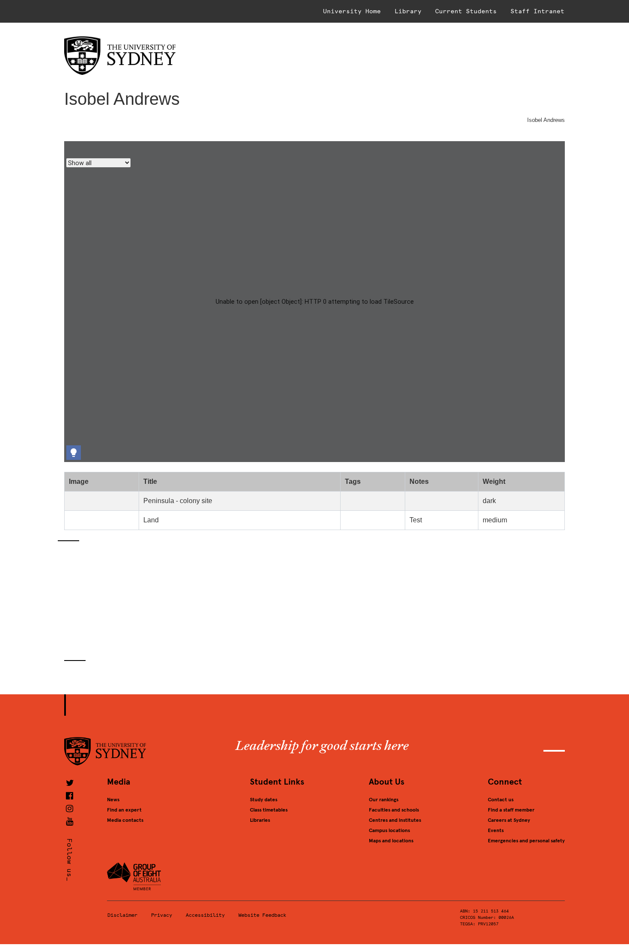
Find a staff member (511, 810)
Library (408, 11)
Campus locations (389, 830)
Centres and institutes (395, 820)
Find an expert (124, 810)
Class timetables (269, 810)
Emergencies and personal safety (526, 841)
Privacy (161, 915)
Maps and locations (391, 841)
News (113, 800)
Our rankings (383, 800)
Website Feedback (262, 915)
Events (496, 830)
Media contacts (125, 820)
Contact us (500, 800)
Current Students (466, 11)
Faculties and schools (394, 810)
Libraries (260, 820)
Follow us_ (69, 859)
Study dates (263, 800)
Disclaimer (122, 915)
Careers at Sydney (509, 820)
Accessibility (205, 915)
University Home (352, 11)
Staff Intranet (537, 11)
